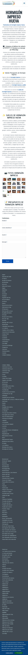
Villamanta (4, 616)
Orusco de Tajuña (6, 480)
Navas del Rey (6, 474)
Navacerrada (5, 465)
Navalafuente (5, 466)
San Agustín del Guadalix (8, 527)
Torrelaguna (5, 574)
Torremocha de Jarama (8, 578)
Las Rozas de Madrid (7, 424)
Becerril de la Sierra (7, 305)
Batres (4, 303)
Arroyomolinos (6, 299)
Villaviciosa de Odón (7, 629)
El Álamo (4, 278)
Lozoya (4, 428)
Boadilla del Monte (7, 313)
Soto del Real (5, 561)
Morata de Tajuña (6, 461)
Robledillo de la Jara (7, 520)
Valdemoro (5, 595)
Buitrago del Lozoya (7, 322)
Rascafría (4, 512)
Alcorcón (4, 284)
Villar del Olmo (6, 625)
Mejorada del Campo (7, 439)
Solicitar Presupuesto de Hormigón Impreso (15, 73)
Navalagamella (6, 468)
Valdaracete (5, 583)
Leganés (4, 420)
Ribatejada (4, 516)
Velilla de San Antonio (7, 603)
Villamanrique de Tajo (7, 614)
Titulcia (4, 566)
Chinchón (4, 349)
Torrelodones (5, 576)
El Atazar (4, 301)
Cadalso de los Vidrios (8, 330)
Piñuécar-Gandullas (7, 499)
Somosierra (5, 559)
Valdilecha (4, 599)
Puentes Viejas (6, 508)
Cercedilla (4, 343)
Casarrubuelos (6, 339)
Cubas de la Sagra (7, 378)
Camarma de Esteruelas (8, 332)
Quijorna (4, 510)
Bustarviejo (5, 324)
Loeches (4, 426)
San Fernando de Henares (9, 529)
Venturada (4, 606)
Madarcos (4, 431)
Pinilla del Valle (6, 495)
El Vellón (4, 604)
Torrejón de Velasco (7, 572)
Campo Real (5, 334)
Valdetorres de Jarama (8, 597)
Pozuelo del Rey (6, 503)
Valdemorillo (5, 593)
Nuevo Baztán (5, 476)
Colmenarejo (5, 372)
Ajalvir (3, 274)
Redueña (4, 514)
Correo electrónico (7, 227)
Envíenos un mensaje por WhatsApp (17, 49)
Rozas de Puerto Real (8, 526)
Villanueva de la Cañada (8, 620)
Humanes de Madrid (7, 418)
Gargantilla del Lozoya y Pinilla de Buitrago (13, 399)
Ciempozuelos (6, 351)
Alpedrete (4, 290)
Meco (3, 437)
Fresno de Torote (6, 388)
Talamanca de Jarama (7, 562)
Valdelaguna (5, 587)
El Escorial (5, 382)
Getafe (4, 403)
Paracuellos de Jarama (8, 482)
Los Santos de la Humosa (9, 551)
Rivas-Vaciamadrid (7, 518)
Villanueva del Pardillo (7, 624)
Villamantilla (5, 618)
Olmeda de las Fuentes (8, 478)
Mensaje (4, 242)
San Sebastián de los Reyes (9, 537)
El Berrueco (5, 309)
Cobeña (4, 353)
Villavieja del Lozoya (7, 631)
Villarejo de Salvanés (7, 627)
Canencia (4, 335)
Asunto (4, 234)
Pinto (3, 497)
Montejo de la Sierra (7, 447)
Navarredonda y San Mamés (9, 472)
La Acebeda (5, 422)
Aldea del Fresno (6, 286)
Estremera (4, 384)
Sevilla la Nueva (6, 557)
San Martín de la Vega (7, 533)
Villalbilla (4, 612)
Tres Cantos (5, 582)
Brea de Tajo (5, 318)
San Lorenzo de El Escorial (9, 531)
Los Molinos (5, 445)
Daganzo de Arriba (7, 380)
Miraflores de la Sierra (7, 441)
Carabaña (4, 337)
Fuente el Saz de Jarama (8, 391)
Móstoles (4, 463)
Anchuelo (4, 293)
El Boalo (4, 314)
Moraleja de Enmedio (7, 449)
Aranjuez (4, 295)
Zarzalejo (4, 633)
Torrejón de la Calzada (8, 570)
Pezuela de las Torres (7, 493)
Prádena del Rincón (7, 505)
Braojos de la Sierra (7, 316)
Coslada (4, 376)
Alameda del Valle (6, 276)
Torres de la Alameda (7, 580)
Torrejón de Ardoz (6, 568)
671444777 (6, 48)
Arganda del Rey (6, 297)
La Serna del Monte (7, 553)
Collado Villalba (6, 365)
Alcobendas (5, 282)
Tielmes (4, 564)
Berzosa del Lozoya (7, 311)
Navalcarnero (5, 470)
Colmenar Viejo (6, 370)
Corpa (3, 374)
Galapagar (4, 395)
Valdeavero (5, 585)
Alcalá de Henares (6, 280)
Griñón (4, 405)
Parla (3, 484)
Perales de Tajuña (6, 491)
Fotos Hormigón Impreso (16, 174)
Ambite (4, 292)
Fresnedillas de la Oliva (8, 386)
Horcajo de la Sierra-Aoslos (9, 412)
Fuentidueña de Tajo (7, 393)
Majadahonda (5, 433)
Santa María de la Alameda (9, 539)
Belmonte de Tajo (6, 307)
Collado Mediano (6, 355)
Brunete (4, 320)
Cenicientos (5, 341)
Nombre (4, 220)
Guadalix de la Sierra (7, 407)
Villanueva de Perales (7, 622)
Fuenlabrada (5, 389)
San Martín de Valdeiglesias (9, 535)
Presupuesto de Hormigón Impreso (14, 203)
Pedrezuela (5, 487)
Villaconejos (5, 610)
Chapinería (5, 347)
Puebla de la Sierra (7, 506)
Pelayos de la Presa (7, 489)
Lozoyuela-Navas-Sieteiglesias (10, 430)
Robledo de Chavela (7, 522)
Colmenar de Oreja (7, 367)
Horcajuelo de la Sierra (8, 414)
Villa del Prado (5, 608)
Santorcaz (4, 549)
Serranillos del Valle (7, 555)
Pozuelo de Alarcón (7, 501)
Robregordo (5, 524)
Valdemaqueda (6, 591)
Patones (4, 486)
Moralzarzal (5, 459)
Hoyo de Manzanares (7, 416)
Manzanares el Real (7, 435)
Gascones (4, 401)
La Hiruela (4, 410)
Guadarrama (5, 409)
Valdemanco (5, 589)
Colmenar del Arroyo (7, 368)
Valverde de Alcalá (6, 601)
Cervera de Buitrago (7, 345)
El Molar (4, 443)
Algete (3, 288)
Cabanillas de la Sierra (7, 326)
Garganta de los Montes (8, 397)
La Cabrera (5, 328)
